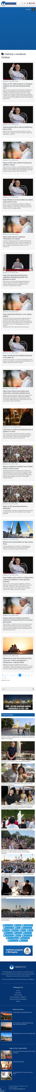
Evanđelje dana (28, 925)
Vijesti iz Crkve (27, 935)
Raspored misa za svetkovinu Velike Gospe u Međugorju (17, 829)
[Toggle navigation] (33, 9)
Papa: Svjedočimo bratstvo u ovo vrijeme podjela (17, 315)
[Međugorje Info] (9, 3)
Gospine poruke (27, 928)
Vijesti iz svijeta (12, 427)
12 (28, 675)
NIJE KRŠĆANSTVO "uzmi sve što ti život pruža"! (23, 1073)
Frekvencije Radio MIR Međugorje (18, 999)
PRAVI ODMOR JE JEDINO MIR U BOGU (22, 1012)
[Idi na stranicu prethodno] (5, 675)
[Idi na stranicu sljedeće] (2, 678)
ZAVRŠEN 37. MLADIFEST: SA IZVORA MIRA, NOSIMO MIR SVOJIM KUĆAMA (17, 874)
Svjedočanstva (9, 935)
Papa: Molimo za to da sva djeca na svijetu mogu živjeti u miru (18, 201)
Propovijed (18, 933)
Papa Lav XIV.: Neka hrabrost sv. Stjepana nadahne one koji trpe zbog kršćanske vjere (17, 86)
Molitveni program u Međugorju (18, 997)
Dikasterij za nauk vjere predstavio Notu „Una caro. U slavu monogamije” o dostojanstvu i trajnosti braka (17, 660)
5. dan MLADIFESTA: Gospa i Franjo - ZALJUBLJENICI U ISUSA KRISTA (16, 919)
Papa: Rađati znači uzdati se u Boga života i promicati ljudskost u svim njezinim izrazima (18, 579)
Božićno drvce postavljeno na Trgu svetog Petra (18, 543)
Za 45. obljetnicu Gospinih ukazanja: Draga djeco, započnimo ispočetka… (23, 1023)
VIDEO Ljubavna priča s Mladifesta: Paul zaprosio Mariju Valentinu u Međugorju (17, 784)
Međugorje (15, 930)
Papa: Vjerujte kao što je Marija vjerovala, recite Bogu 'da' (17, 356)
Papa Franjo (9, 933)
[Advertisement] (18, 30)
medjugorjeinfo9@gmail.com (19, 1088)
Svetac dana (28, 933)
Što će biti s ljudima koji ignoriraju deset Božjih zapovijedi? (24, 1051)
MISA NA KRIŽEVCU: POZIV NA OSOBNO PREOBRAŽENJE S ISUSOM (17, 897)
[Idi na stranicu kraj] (5, 678)
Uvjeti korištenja (18, 995)
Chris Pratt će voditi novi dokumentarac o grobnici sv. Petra (18, 430)
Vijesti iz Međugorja (13, 938)
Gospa (18, 928)
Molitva (24, 930)
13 (31, 675)
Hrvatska (7, 930)
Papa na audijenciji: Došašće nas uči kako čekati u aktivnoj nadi (18, 467)
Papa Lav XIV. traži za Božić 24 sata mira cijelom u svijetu (17, 164)
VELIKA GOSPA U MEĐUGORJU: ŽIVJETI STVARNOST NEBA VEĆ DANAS (18, 737)
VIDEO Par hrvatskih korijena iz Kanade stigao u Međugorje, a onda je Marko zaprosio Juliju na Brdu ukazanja (15, 852)
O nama (18, 990)
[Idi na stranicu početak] (2, 675)
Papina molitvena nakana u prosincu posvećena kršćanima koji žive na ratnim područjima (18, 620)
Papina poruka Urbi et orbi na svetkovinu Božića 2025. (17, 128)
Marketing (18, 993)
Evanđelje (18, 925)
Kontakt (18, 1001)
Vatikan (10, 81)
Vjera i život (24, 940)
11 (25, 675)
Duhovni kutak (8, 925)
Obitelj (30, 930)
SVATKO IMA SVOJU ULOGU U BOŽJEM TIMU (24, 1033)
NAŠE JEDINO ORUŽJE (18, 1061)
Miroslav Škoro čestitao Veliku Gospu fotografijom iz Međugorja (16, 762)
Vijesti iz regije (25, 938)
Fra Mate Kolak (9, 928)
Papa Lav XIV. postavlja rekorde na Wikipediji (15, 507)
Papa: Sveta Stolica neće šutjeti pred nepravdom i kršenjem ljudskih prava (16, 392)
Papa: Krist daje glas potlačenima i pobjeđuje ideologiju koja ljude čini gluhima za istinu (15, 277)
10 (22, 675)
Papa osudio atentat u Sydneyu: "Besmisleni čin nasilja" (14, 238)
